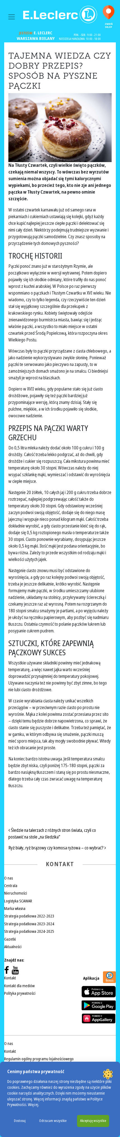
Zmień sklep (109, 25)
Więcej (33, 1105)
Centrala (10, 885)
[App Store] (98, 991)
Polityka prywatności (19, 993)
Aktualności (12, 947)
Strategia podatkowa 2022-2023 (29, 916)
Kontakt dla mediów (19, 986)
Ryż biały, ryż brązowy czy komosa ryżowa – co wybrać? (56, 848)
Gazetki (10, 939)
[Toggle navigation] (11, 17)
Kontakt (10, 978)
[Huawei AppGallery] (98, 1018)
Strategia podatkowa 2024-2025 (29, 931)
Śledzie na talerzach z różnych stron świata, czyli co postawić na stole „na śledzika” (52, 833)
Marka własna (14, 908)
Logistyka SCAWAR (18, 901)
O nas (8, 878)
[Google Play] (98, 1005)
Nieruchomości (15, 893)
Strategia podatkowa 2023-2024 (29, 924)
